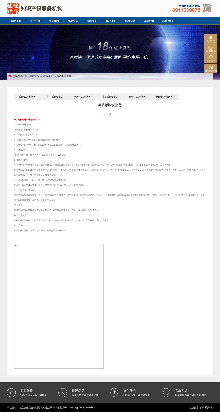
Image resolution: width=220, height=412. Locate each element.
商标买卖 (130, 21)
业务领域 (54, 21)
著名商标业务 (110, 96)
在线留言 (194, 407)
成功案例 (149, 21)
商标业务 (73, 21)
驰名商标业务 (137, 96)
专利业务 (92, 21)
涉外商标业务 (82, 96)
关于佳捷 (35, 21)
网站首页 (16, 21)
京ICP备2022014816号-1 (82, 407)
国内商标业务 (55, 96)
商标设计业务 (27, 96)
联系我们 (167, 21)
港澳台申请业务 (165, 96)
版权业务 (111, 21)
